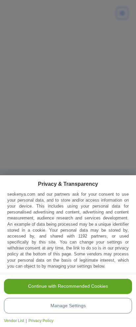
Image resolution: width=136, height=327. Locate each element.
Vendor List (14, 320)
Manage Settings (68, 305)
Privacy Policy (40, 320)
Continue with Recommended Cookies (68, 286)
